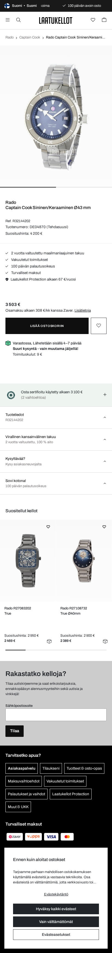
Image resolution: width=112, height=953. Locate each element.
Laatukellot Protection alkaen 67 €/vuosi (43, 279)
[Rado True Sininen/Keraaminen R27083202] (28, 560)
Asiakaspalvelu (21, 768)
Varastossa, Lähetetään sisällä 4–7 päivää (47, 346)
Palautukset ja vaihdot (26, 794)
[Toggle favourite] (99, 326)
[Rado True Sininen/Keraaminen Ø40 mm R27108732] (84, 560)
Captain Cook (29, 37)
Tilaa (14, 731)
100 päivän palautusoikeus (32, 266)
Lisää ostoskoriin (47, 325)
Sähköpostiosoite (19, 706)
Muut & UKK (18, 807)
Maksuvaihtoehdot (23, 781)
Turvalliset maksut (25, 273)
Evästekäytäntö (56, 894)
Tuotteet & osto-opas (84, 768)
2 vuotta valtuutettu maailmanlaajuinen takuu (47, 253)
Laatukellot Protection (70, 794)
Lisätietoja (82, 310)
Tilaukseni (51, 768)
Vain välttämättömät (56, 922)
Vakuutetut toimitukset (29, 260)
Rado (9, 37)
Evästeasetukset (56, 935)
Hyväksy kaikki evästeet (56, 909)
